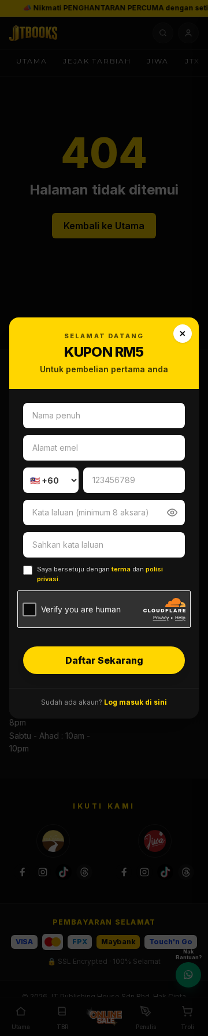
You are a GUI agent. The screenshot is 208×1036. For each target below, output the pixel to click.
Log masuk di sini (135, 702)
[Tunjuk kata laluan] (172, 512)
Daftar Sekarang (104, 660)
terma (121, 569)
